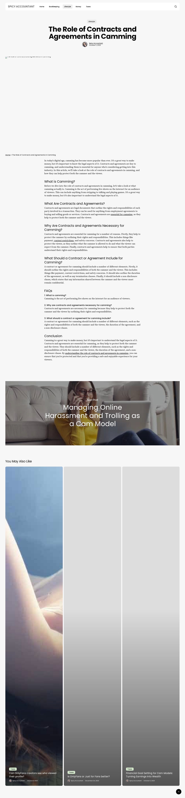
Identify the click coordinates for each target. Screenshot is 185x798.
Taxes (13, 769)
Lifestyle (92, 21)
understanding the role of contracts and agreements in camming (96, 353)
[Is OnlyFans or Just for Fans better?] (92, 626)
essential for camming (121, 214)
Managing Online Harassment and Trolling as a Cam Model (92, 413)
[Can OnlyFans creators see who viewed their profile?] (34, 626)
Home (7, 155)
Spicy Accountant (21, 6)
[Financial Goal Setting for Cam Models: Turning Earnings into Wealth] (151, 626)
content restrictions (64, 240)
